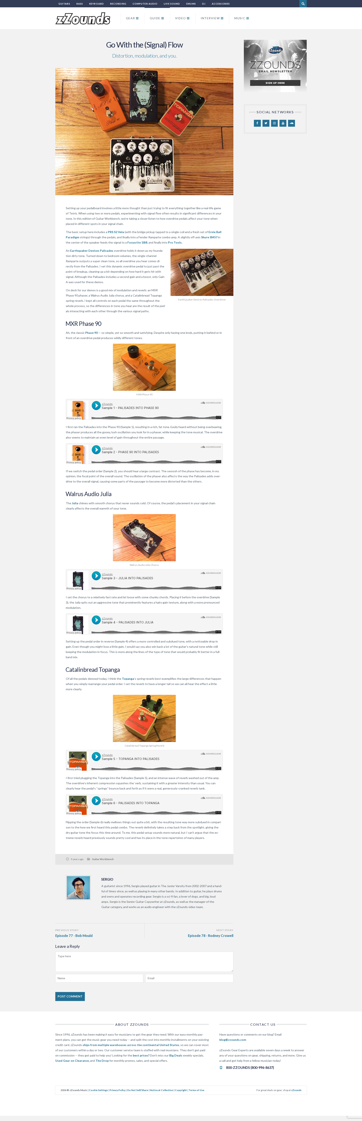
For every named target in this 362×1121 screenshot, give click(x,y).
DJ (204, 3)
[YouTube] (282, 123)
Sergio (107, 879)
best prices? (141, 1055)
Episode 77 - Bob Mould (74, 935)
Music (239, 18)
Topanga (128, 678)
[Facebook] (257, 123)
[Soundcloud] (291, 123)
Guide (155, 18)
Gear (130, 18)
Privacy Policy (117, 1090)
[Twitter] (265, 123)
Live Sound (172, 3)
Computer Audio (145, 3)
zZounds (296, 1090)
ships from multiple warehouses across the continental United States (131, 1045)
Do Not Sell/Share (137, 1090)
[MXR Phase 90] (144, 367)
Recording (118, 3)
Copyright (181, 1090)
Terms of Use (196, 1090)
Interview (210, 18)
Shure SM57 (209, 237)
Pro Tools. (175, 242)
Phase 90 (91, 332)
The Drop (102, 1060)
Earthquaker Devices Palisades (91, 250)
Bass (79, 3)
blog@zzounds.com (232, 1039)
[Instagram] (274, 123)
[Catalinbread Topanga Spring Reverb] (144, 718)
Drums (191, 3)
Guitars (64, 3)
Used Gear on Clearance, (72, 1060)
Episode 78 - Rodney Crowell (210, 935)
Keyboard (96, 3)
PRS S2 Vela (116, 232)
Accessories (221, 3)
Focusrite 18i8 (137, 242)
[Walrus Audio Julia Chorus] (144, 537)
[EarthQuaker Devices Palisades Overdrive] (201, 272)
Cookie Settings (98, 1090)
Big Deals (175, 1055)
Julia (75, 503)
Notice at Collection (161, 1090)
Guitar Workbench (103, 859)
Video (180, 18)
